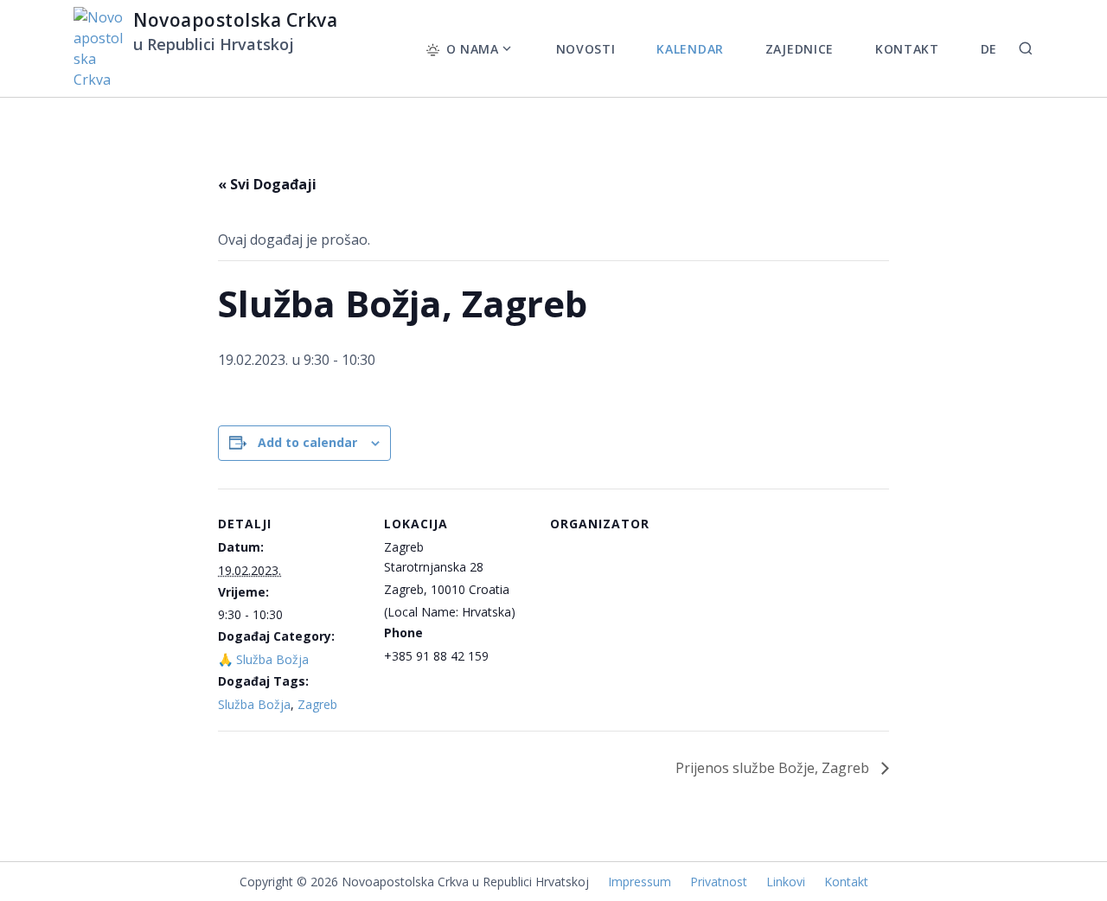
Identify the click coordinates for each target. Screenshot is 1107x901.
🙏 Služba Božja (263, 659)
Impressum (639, 881)
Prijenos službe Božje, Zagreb (774, 767)
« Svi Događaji (267, 184)
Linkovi (785, 881)
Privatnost (718, 881)
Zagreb (317, 704)
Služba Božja (254, 704)
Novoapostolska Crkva (235, 20)
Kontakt (846, 881)
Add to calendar (307, 442)
